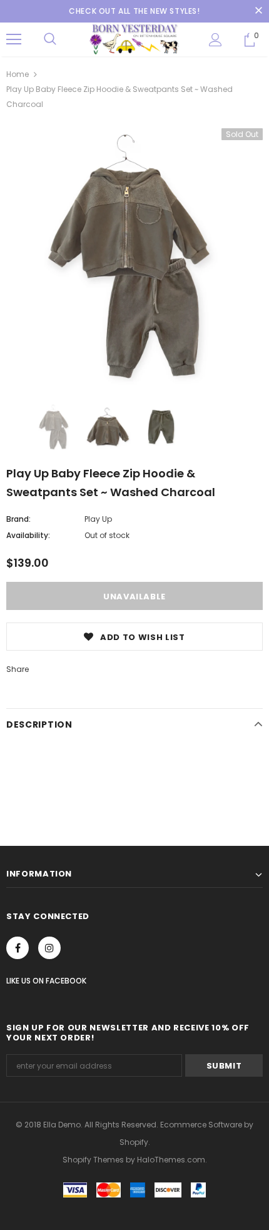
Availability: (28, 535)
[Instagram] (49, 948)
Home (17, 74)
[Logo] (134, 38)
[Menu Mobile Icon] (13, 39)
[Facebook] (17, 948)
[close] (258, 11)
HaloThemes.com (171, 1159)
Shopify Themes (93, 1159)
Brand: (18, 519)
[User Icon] (215, 39)
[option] (134, 256)
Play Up (98, 519)
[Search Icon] (50, 39)
